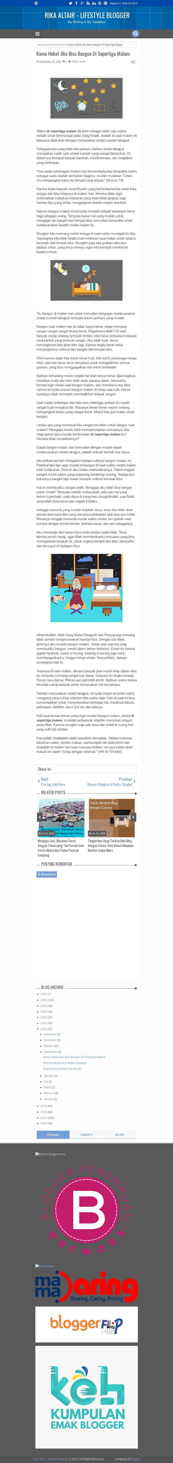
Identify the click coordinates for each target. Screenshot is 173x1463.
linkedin (94, 3)
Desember (50, 1034)
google (82, 3)
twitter (70, 3)
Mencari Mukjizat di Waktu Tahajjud (64, 1063)
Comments (86, 1135)
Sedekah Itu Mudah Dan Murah (62, 1068)
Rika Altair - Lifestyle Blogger (87, 15)
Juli (46, 1081)
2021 (44, 1023)
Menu (36, 3)
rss (88, 3)
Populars (53, 1135)
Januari (49, 1099)
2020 (44, 1029)
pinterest (106, 3)
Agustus (49, 1075)
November (50, 1040)
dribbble (100, 3)
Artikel (75, 61)
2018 (44, 1112)
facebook (76, 3)
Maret (47, 1087)
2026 (44, 994)
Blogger (135, 1459)
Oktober (49, 1046)
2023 (44, 1011)
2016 (44, 1123)
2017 (44, 1117)
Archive (119, 1135)
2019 (44, 1106)
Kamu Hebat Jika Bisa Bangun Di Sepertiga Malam (83, 53)
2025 (44, 1000)
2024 (44, 1005)
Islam (83, 61)
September (51, 1052)
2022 (44, 1017)
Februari (49, 1093)
